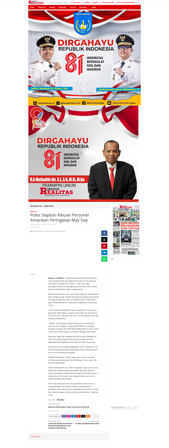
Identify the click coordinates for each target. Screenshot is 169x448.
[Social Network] (138, 2)
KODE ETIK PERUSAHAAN (130, 409)
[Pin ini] (104, 246)
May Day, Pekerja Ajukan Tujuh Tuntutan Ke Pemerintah (68, 407)
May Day (33, 211)
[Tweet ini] (104, 239)
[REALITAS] (36, 2)
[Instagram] (69, 416)
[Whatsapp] (104, 259)
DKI (57, 318)
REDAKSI (135, 407)
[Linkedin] (73, 416)
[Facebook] (64, 416)
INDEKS (129, 407)
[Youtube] (78, 416)
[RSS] (88, 416)
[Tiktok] (83, 416)
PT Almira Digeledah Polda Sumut (87, 422)
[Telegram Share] (104, 252)
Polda (72, 347)
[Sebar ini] (104, 233)
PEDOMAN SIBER (116, 409)
